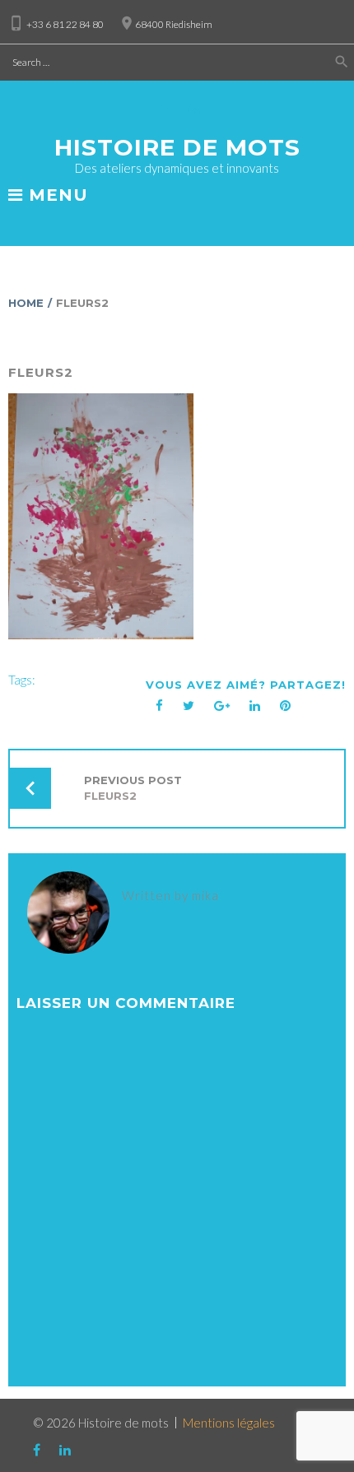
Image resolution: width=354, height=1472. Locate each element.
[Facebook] (161, 109)
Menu (55, 196)
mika (205, 895)
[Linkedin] (194, 109)
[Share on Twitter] (189, 705)
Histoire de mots (177, 147)
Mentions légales (229, 1422)
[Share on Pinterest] (285, 705)
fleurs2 (40, 372)
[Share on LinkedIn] (255, 705)
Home (26, 302)
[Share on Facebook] (160, 705)
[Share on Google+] (222, 705)
